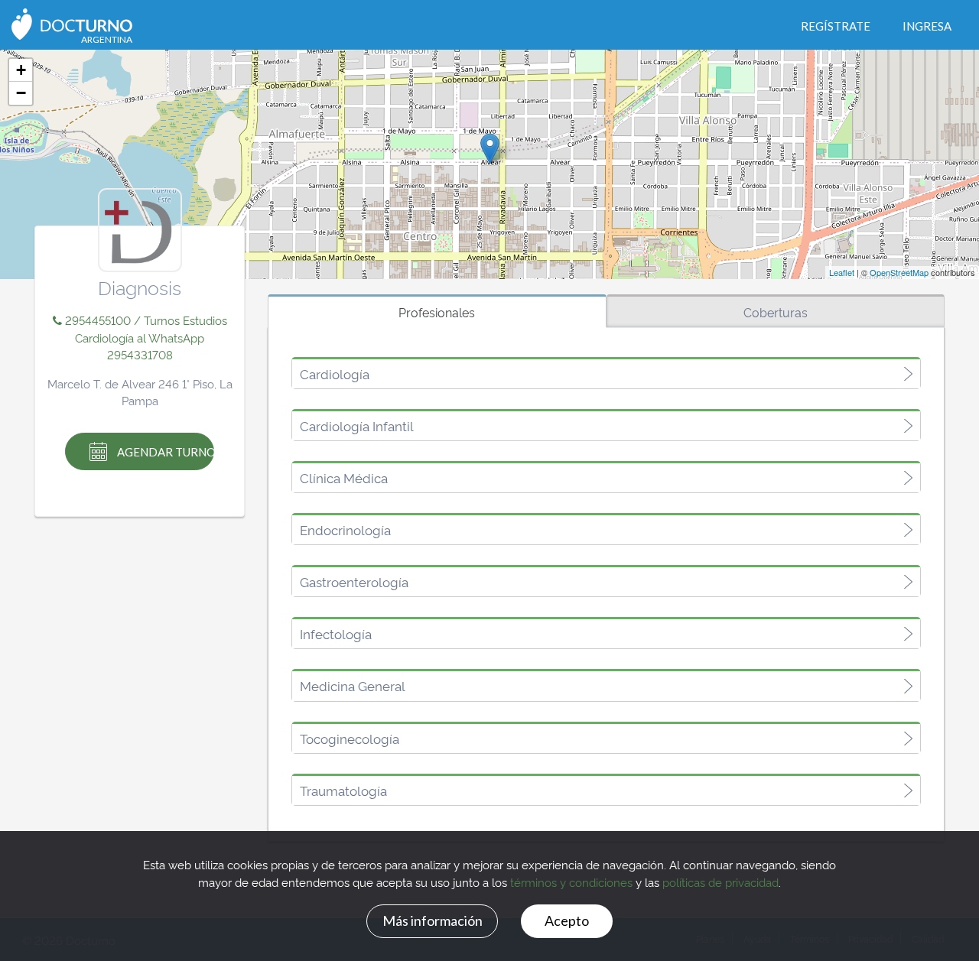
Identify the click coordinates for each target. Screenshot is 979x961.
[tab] (606, 373)
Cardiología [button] (334, 374)
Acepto (567, 920)
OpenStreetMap (899, 272)
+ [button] (21, 70)
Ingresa (927, 26)
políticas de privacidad (720, 882)
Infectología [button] (336, 634)
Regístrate (835, 26)
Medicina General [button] (352, 686)
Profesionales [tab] (436, 312)
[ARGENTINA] (71, 22)
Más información (432, 920)
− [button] (21, 92)
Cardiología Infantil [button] (357, 426)
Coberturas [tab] (775, 312)
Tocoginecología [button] (349, 738)
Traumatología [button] (343, 790)
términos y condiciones (571, 882)
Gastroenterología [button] (354, 582)
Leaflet (841, 272)
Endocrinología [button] (345, 530)
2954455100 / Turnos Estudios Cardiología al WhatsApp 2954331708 (144, 337)
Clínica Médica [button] (344, 478)
